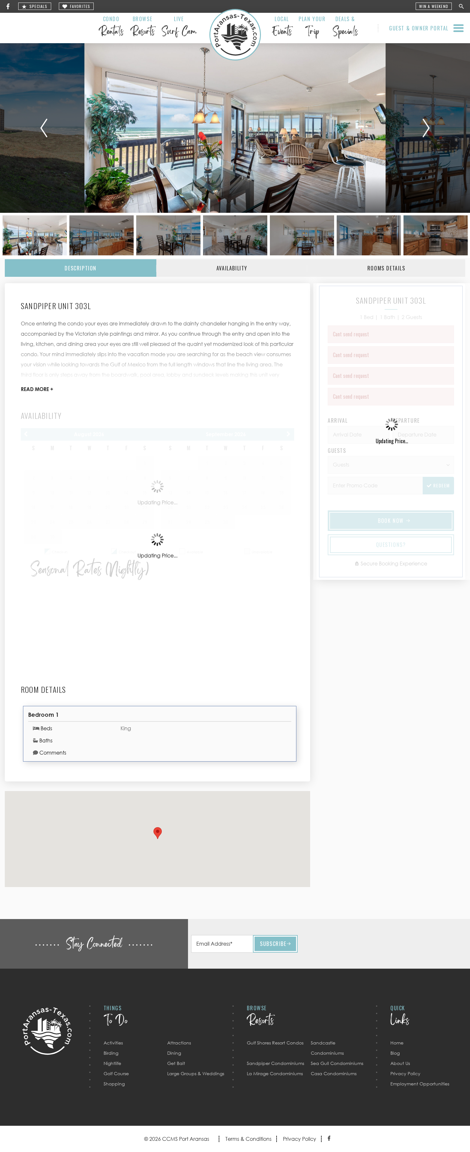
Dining (174, 1053)
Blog (395, 1053)
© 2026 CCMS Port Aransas (176, 1139)
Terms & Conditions (248, 1139)
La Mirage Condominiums (275, 1073)
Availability (231, 268)
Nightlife (112, 1063)
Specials (38, 6)
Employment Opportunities (419, 1083)
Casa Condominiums (333, 1073)
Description (81, 268)
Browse (142, 27)
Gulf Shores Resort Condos (275, 1042)
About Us (400, 1063)
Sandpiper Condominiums (275, 1063)
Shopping (114, 1083)
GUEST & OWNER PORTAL (419, 28)
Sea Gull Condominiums (337, 1063)
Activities (113, 1042)
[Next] (426, 128)
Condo (111, 27)
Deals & (345, 27)
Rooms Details (386, 268)
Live (178, 27)
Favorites (80, 6)
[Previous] (43, 128)
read (37, 389)
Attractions (179, 1042)
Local (282, 27)
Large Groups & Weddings (195, 1073)
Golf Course (116, 1073)
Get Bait (176, 1063)
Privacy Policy (405, 1073)
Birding (111, 1053)
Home (396, 1042)
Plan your (312, 27)
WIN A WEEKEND (433, 6)
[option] (235, 128)
